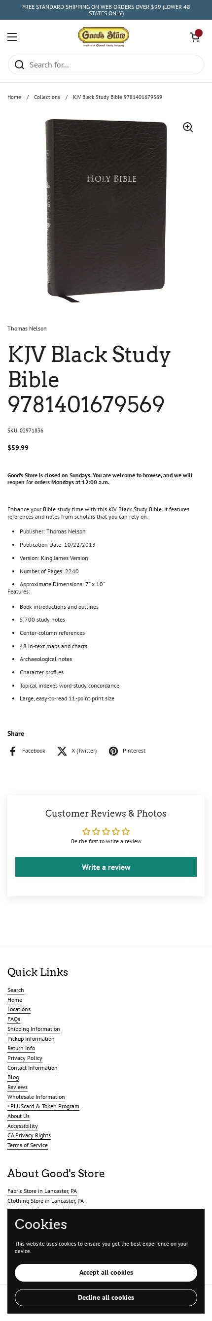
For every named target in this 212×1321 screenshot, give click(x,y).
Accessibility (22, 1125)
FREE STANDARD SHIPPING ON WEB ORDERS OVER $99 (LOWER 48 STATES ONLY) (106, 10)
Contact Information (32, 1067)
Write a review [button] (106, 867)
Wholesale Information (36, 1096)
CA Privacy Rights (29, 1135)
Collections (47, 97)
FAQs (13, 1019)
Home (14, 97)
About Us (18, 1116)
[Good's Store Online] (103, 37)
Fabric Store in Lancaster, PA (42, 1190)
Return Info (21, 1048)
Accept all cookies (106, 1272)
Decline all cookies (106, 1297)
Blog (13, 1077)
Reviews (17, 1086)
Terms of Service (27, 1145)
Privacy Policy (24, 1057)
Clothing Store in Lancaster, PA (45, 1200)
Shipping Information (33, 1028)
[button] (195, 37)
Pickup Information (31, 1038)
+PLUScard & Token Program (43, 1106)
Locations (19, 1009)
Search (15, 989)
